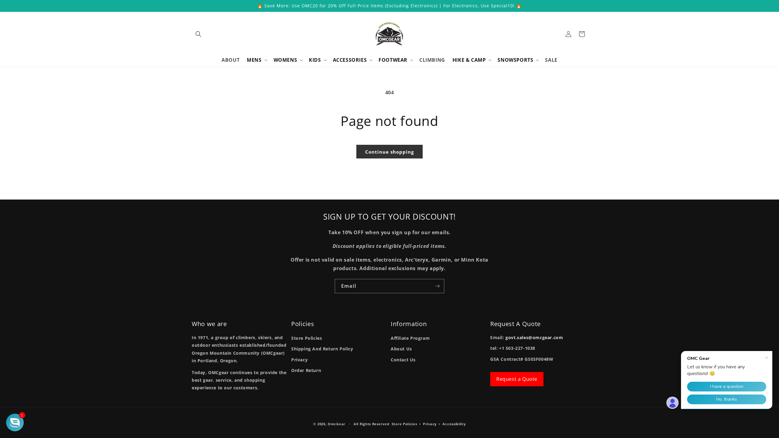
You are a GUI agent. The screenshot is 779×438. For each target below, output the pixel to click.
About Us (401, 349)
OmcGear (336, 424)
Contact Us (403, 360)
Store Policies (306, 338)
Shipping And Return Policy (322, 349)
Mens (254, 60)
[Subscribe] (437, 286)
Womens (285, 60)
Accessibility (454, 424)
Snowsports (515, 60)
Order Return (306, 370)
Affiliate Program (410, 338)
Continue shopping (389, 152)
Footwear (393, 60)
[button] (198, 34)
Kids (315, 60)
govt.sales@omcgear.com (534, 337)
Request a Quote (516, 379)
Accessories (350, 60)
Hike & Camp (469, 60)
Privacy (299, 360)
